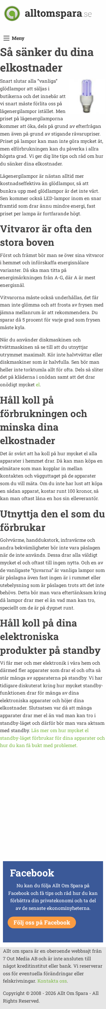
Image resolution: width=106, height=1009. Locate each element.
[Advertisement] (53, 806)
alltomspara (58, 12)
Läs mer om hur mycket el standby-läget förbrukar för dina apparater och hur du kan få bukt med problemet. (52, 737)
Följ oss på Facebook (42, 922)
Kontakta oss (52, 981)
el (38, 384)
